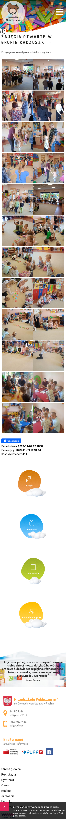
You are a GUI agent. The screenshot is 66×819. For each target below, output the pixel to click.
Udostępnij (13, 441)
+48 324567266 (53, 3)
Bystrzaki (7, 780)
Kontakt (6, 801)
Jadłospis (8, 796)
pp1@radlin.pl (60, 3)
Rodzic (6, 790)
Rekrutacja (8, 774)
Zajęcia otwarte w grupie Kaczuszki (26, 39)
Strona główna (11, 769)
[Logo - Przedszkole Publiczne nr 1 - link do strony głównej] (13, 13)
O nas (5, 785)
